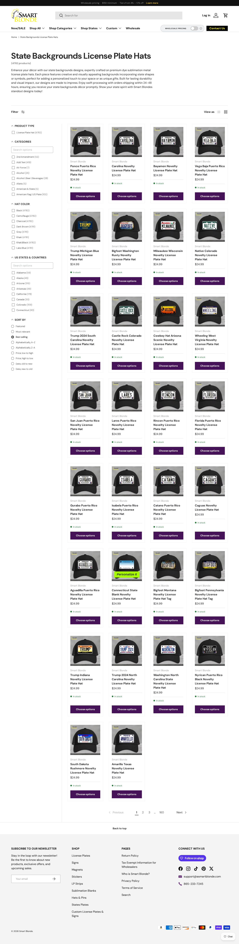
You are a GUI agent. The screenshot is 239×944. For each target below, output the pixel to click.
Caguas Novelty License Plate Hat (207, 508)
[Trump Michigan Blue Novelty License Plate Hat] (85, 227)
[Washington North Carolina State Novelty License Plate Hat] (168, 651)
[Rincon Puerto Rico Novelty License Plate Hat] (168, 396)
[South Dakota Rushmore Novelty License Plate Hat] (85, 740)
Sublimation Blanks (84, 890)
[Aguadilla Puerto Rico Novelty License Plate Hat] (85, 566)
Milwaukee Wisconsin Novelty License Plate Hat (168, 255)
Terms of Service (132, 888)
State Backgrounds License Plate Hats (39, 37)
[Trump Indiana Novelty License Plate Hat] (85, 651)
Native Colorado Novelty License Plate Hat (206, 255)
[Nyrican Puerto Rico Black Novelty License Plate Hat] (210, 651)
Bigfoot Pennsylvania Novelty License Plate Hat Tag (209, 594)
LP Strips (77, 883)
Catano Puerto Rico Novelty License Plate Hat (166, 510)
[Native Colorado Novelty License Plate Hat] (210, 227)
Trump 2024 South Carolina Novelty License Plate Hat (83, 340)
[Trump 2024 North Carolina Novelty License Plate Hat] (127, 651)
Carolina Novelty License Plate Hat (124, 168)
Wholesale (133, 28)
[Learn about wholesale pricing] (201, 28)
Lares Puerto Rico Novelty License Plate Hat (124, 425)
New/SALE (18, 28)
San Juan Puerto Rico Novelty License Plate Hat (85, 425)
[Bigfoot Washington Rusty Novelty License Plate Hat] (127, 227)
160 (161, 812)
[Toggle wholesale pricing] (194, 28)
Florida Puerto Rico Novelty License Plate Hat (208, 425)
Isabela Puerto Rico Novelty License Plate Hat (125, 510)
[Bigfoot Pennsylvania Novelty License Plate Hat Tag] (210, 566)
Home (14, 37)
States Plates (80, 905)
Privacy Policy (130, 881)
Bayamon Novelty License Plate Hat (165, 168)
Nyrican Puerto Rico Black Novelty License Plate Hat (209, 679)
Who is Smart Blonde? (136, 874)
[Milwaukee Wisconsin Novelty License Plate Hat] (168, 227)
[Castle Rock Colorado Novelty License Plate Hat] (127, 312)
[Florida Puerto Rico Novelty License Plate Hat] (210, 396)
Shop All (35, 28)
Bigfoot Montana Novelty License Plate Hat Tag (164, 594)
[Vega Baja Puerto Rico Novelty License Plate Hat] (210, 142)
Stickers (77, 876)
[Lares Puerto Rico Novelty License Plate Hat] (127, 396)
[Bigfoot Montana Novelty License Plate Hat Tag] (168, 566)
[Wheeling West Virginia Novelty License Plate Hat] (210, 312)
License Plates (81, 855)
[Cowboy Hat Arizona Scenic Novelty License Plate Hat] (168, 312)
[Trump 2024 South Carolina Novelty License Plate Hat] (85, 312)
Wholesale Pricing (175, 28)
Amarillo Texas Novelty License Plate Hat (123, 768)
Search (126, 895)
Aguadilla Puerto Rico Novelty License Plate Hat (85, 594)
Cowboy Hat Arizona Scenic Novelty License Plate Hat (167, 340)
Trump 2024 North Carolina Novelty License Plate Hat (124, 679)
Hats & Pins (79, 898)
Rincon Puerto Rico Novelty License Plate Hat (166, 425)
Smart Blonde (26, 931)
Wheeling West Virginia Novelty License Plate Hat (207, 340)
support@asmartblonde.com (202, 876)
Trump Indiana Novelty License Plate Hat (81, 679)
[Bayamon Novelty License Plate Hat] (168, 142)
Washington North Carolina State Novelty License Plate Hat (166, 681)
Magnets (77, 869)
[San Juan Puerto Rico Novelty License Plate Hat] (85, 396)
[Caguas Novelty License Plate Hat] (210, 481)
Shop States (89, 28)
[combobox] (118, 15)
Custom (111, 28)
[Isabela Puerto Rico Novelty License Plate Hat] (127, 481)
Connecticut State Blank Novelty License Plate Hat (125, 594)
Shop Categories (60, 28)
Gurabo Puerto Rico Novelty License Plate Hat (83, 510)
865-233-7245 (193, 884)
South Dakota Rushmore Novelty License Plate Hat (83, 768)
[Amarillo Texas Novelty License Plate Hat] (127, 740)
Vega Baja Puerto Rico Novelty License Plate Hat (210, 170)
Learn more (152, 3)
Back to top (119, 828)
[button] (226, 15)
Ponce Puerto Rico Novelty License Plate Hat (83, 170)
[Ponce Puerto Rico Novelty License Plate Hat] (85, 142)
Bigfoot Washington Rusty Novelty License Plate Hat (125, 255)
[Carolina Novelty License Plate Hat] (127, 142)
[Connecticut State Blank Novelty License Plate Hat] (127, 566)
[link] (116, 812)
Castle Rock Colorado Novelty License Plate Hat (127, 340)
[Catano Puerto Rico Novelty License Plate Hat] (168, 481)
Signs (75, 862)
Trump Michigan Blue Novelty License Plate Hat (84, 255)
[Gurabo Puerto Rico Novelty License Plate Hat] (85, 481)
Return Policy (130, 855)
